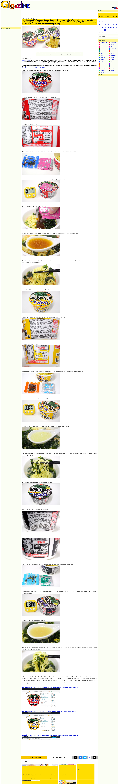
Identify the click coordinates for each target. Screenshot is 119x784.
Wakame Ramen (26, 60)
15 (116, 24)
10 (102, 24)
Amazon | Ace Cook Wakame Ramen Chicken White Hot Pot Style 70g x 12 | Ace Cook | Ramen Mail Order (50, 735)
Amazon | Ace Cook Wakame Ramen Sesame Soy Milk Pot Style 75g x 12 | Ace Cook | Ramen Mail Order (49, 711)
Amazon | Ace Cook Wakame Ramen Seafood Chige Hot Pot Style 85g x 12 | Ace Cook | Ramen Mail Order (50, 687)
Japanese (52, 52)
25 (105, 30)
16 (99, 27)
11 (105, 24)
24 (102, 30)
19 (108, 27)
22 (116, 27)
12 (108, 24)
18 (105, 27)
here (73, 54)
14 (113, 24)
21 (113, 27)
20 (111, 27)
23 (99, 30)
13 (110, 24)
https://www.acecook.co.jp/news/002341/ (33, 68)
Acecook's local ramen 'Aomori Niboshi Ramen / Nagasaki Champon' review (67, 775)
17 (102, 27)
